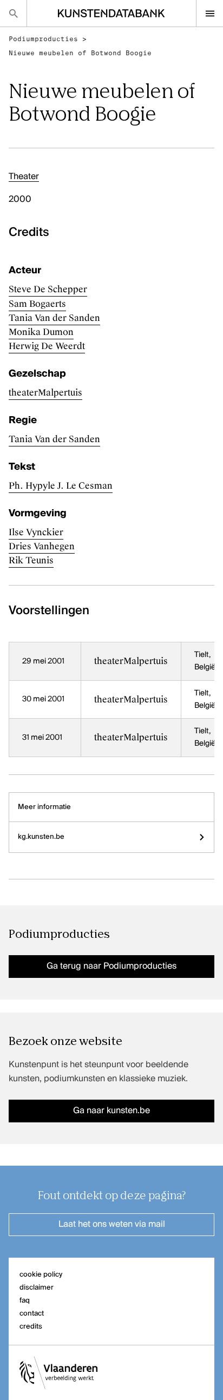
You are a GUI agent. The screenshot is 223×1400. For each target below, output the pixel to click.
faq (24, 1300)
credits (30, 1326)
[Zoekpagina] (13, 13)
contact (31, 1313)
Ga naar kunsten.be (111, 1111)
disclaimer (36, 1287)
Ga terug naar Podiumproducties (111, 966)
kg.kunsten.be (41, 836)
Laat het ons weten (111, 1224)
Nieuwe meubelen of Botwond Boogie (80, 53)
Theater (24, 177)
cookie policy (40, 1274)
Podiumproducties (43, 39)
